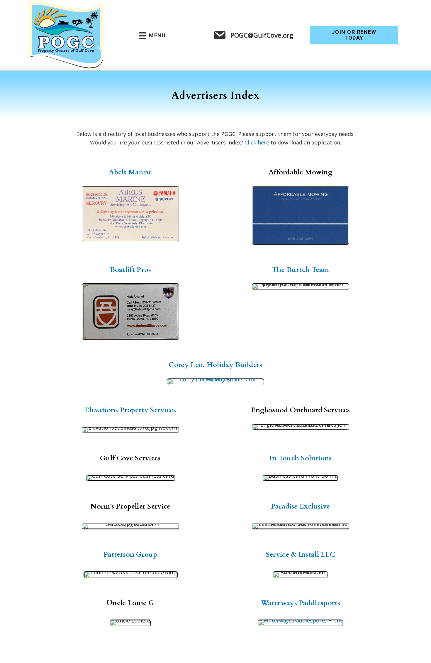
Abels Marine (130, 172)
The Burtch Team (300, 270)
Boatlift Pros (130, 270)
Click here (257, 142)
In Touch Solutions (300, 458)
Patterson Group (130, 554)
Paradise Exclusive (300, 506)
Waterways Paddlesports (300, 603)
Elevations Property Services (130, 410)
